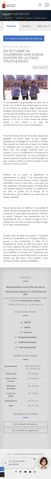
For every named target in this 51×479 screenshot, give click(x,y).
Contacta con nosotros (27, 424)
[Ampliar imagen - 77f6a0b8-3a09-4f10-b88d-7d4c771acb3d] (25, 87)
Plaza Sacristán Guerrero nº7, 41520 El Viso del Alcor (25, 292)
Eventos (26, 25)
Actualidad (19, 18)
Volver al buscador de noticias (25, 39)
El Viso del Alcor (7, 18)
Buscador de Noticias (41, 18)
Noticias (28, 18)
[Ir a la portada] (12, 5)
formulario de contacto (30, 300)
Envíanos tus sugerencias (27, 431)
